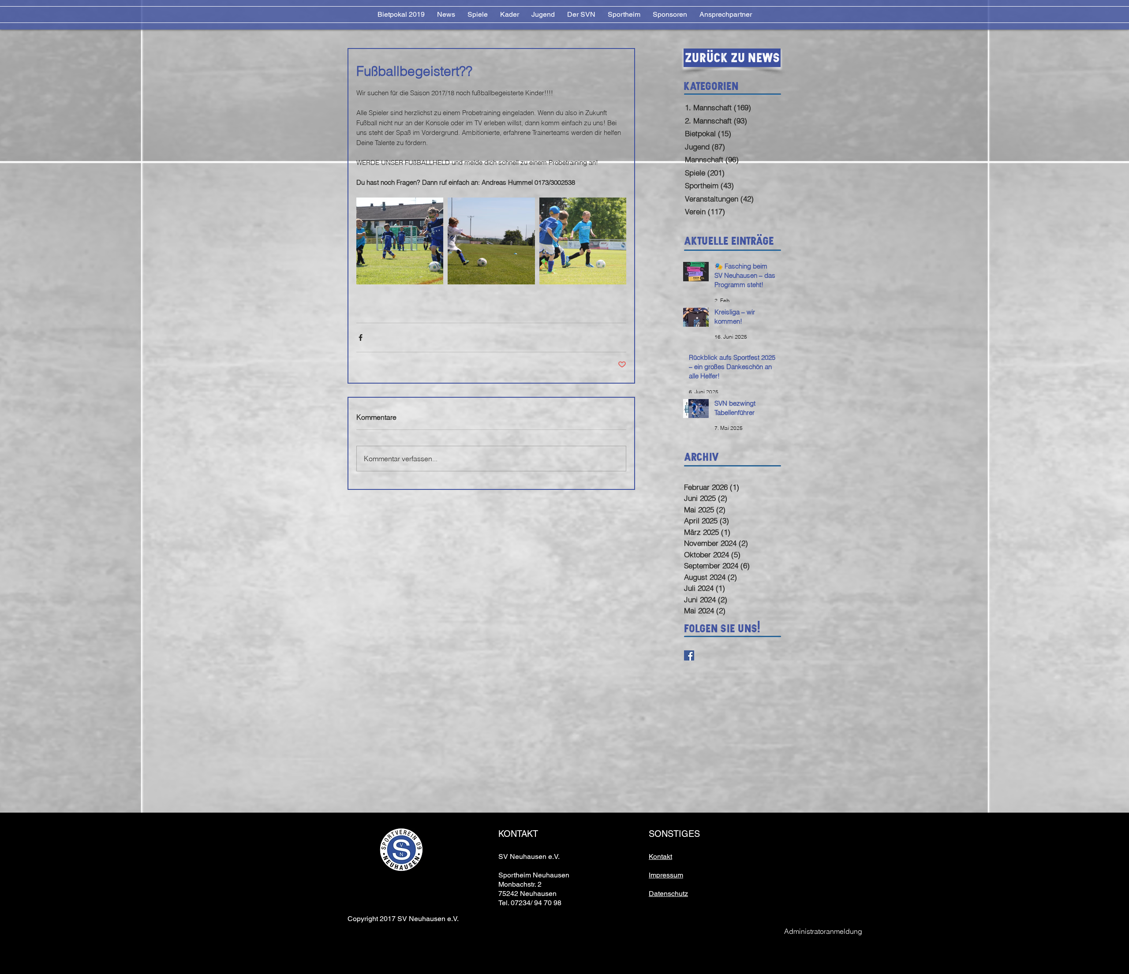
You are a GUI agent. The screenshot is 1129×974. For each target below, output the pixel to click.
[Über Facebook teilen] (360, 337)
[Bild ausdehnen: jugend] (491, 241)
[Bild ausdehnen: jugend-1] (582, 241)
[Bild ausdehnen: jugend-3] (399, 241)
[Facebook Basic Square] (689, 655)
